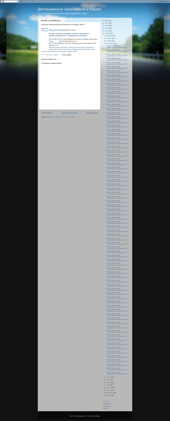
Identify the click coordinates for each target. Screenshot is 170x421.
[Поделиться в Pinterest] (70, 55)
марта (108, 390)
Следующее (46, 113)
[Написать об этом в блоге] (65, 55)
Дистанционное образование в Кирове (69, 9)
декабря (109, 35)
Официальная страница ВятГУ (60, 30)
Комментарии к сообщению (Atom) (63, 117)
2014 (106, 31)
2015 (106, 28)
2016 (106, 25)
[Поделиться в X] (67, 55)
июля (108, 380)
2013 (106, 33)
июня (108, 382)
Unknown (108, 404)
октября (109, 41)
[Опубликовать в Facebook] (68, 55)
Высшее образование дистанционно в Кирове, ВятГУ (59, 51)
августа (109, 377)
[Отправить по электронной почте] (63, 55)
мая (107, 385)
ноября (109, 38)
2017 (106, 23)
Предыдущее (92, 113)
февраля (109, 393)
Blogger (97, 416)
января (108, 395)
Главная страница (69, 113)
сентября (109, 43)
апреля (109, 387)
